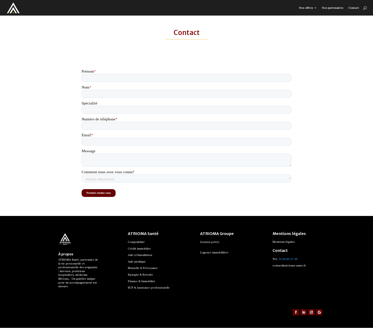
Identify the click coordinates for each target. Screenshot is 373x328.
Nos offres (306, 8)
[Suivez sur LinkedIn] (304, 312)
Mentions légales (284, 242)
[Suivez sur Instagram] (311, 312)
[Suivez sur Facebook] (296, 312)
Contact (353, 8)
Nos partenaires (332, 8)
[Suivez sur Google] (319, 312)
